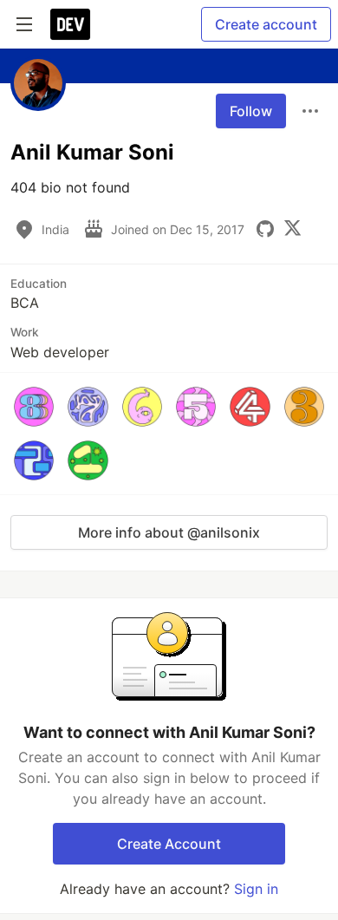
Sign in (256, 888)
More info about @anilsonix (169, 532)
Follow (251, 111)
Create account (266, 24)
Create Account (169, 843)
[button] (34, 407)
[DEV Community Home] (70, 24)
